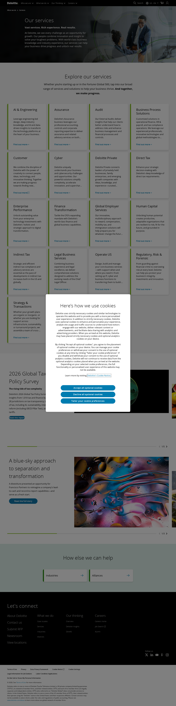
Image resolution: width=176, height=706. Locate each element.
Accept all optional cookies (88, 387)
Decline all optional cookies (88, 394)
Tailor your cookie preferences (87, 401)
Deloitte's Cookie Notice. (99, 375)
